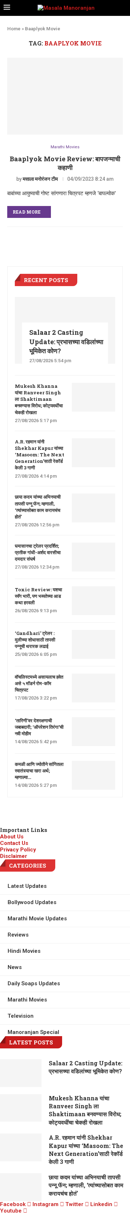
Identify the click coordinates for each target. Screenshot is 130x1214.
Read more (26, 212)
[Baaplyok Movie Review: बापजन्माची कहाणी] (65, 96)
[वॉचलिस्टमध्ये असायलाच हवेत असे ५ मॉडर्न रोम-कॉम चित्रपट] (93, 688)
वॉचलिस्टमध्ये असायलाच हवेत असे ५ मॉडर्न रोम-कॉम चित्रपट (39, 683)
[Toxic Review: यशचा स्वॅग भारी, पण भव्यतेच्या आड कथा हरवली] (93, 600)
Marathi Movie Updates (37, 918)
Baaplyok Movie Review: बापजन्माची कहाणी (65, 163)
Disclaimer (13, 856)
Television (21, 1016)
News (15, 967)
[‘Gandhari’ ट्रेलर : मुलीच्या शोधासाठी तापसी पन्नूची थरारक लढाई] (93, 644)
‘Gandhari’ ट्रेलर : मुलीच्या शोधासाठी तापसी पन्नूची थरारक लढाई (35, 639)
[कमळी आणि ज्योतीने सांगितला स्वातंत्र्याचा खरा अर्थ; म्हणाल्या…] (93, 775)
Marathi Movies (65, 147)
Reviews (18, 935)
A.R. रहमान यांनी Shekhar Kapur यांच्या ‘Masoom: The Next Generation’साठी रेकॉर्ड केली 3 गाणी (39, 454)
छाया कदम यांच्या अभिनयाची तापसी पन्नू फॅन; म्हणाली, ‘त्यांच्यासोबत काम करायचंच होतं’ (38, 507)
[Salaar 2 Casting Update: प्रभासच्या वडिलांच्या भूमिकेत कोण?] (21, 1073)
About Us (11, 836)
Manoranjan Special (33, 1032)
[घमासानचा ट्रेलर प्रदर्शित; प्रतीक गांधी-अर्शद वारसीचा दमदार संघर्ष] (93, 557)
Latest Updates (27, 886)
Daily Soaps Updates (34, 983)
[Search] (124, 8)
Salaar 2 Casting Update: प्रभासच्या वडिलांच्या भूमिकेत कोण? (66, 341)
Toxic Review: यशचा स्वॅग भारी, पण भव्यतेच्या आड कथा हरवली (38, 596)
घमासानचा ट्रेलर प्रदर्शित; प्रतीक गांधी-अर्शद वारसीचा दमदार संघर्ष (38, 552)
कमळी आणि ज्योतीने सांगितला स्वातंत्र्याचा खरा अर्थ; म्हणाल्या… (39, 770)
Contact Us (14, 843)
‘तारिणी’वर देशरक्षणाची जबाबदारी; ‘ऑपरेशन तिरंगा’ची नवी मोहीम (39, 727)
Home (14, 28)
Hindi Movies (24, 951)
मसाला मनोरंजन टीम (40, 179)
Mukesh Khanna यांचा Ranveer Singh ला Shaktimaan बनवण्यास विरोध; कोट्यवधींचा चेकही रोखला (39, 399)
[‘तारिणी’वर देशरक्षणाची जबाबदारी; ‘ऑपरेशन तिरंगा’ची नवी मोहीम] (93, 731)
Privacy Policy (18, 849)
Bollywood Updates (32, 902)
